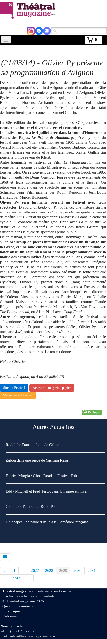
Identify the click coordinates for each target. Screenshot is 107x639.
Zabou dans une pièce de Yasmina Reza (37, 460)
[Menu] (6, 39)
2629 (63, 570)
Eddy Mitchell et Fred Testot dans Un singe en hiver (47, 491)
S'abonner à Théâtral (17, 395)
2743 (16, 578)
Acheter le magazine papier (52, 388)
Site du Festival (14, 388)
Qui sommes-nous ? (17, 606)
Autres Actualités (53, 427)
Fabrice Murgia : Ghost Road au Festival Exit (41, 476)
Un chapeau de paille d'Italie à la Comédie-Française (47, 522)
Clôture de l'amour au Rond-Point (32, 506)
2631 (92, 570)
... (23, 570)
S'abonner (10, 616)
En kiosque (11, 611)
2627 (35, 570)
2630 (77, 570)
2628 (49, 570)
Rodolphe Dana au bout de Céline (32, 445)
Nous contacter (12, 626)
